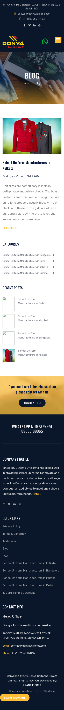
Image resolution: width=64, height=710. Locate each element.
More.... (37, 494)
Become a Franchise (20, 691)
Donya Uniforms (14, 176)
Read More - (11, 228)
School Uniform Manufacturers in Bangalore (27, 255)
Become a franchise (14, 697)
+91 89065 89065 (36, 428)
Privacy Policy (11, 526)
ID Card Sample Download (19, 592)
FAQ (5, 555)
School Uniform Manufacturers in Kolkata (26, 165)
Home (26, 83)
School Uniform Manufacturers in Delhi (24, 261)
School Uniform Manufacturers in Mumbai (25, 273)
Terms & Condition (14, 533)
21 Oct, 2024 (32, 176)
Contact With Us (32, 403)
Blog (5, 548)
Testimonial (10, 541)
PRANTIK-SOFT (32, 685)
